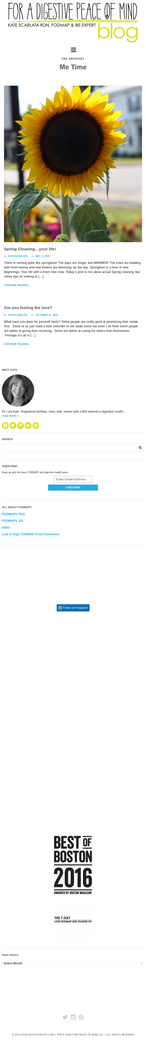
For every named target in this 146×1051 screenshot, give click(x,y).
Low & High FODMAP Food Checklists (30, 534)
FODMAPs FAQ (13, 514)
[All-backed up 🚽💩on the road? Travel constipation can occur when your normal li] (108, 650)
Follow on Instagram (75, 607)
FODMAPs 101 (12, 521)
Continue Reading (16, 285)
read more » (10, 415)
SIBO (6, 527)
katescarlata (18, 256)
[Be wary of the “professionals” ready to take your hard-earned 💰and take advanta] (37, 650)
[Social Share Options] (5, 682)
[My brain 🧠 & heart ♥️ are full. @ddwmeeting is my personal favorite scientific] (108, 721)
